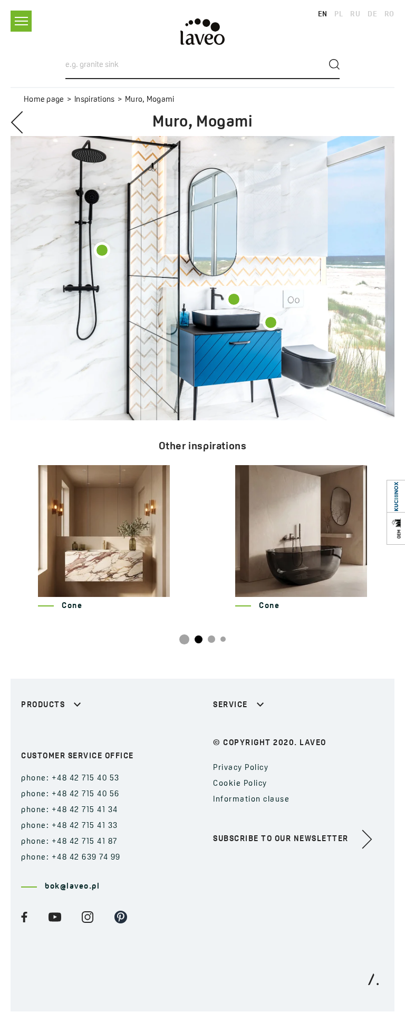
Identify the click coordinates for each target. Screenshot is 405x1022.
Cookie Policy (240, 784)
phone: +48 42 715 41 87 (69, 842)
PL (338, 14)
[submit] (334, 64)
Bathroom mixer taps (64, 731)
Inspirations (94, 100)
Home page (44, 100)
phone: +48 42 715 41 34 (69, 810)
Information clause (251, 800)
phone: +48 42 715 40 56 (70, 794)
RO (389, 14)
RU (355, 14)
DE (372, 14)
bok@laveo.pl (72, 887)
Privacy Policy (240, 768)
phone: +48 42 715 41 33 (69, 826)
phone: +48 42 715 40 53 (70, 779)
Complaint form (244, 731)
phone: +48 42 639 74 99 (71, 858)
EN (322, 14)
